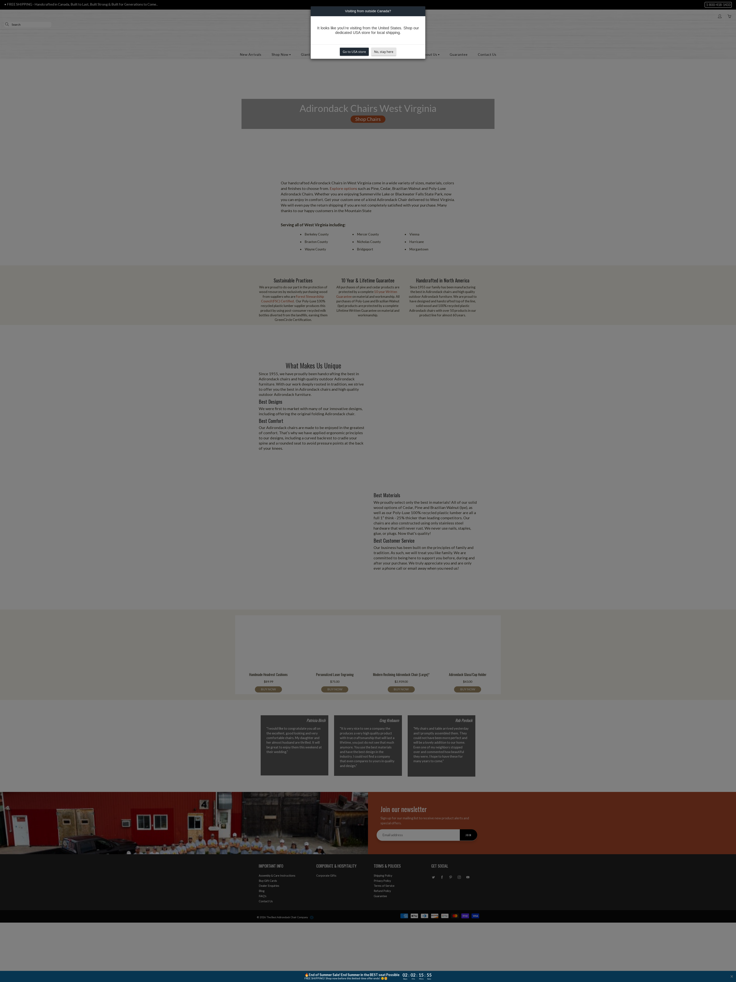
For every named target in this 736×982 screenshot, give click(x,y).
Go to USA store (354, 52)
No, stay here (383, 52)
